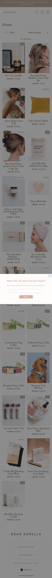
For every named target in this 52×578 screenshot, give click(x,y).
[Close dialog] (50, 276)
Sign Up (26, 297)
